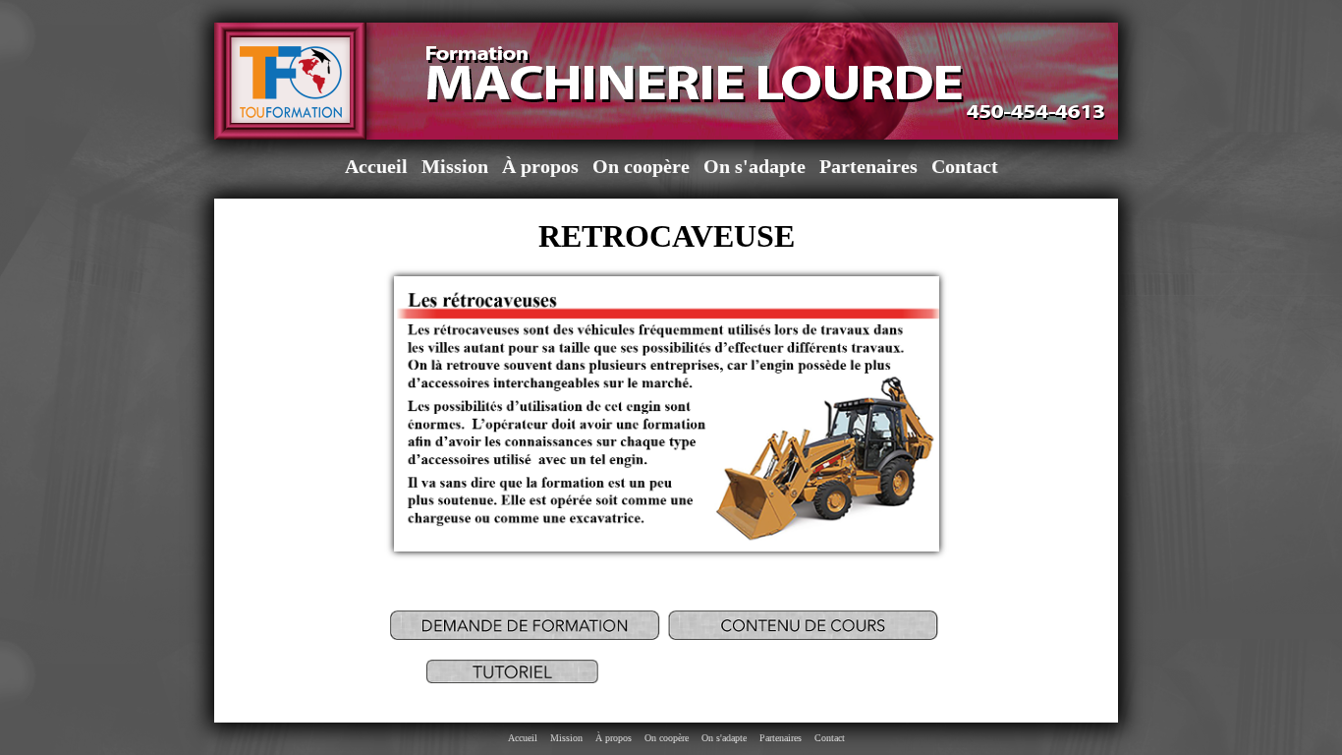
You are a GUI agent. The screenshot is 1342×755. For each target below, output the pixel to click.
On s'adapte (754, 166)
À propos (540, 166)
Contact (964, 166)
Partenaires (868, 166)
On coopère (641, 166)
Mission (454, 166)
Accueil (376, 166)
